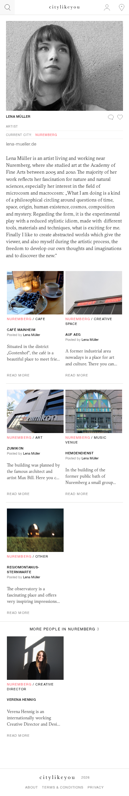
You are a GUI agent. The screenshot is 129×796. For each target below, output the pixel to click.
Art (39, 437)
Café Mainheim (21, 330)
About (31, 787)
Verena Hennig (21, 699)
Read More (18, 375)
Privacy (96, 787)
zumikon (15, 448)
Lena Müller (18, 116)
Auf (73, 334)
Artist (12, 126)
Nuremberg (46, 135)
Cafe (40, 319)
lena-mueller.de (21, 143)
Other (41, 556)
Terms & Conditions (62, 787)
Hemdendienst (79, 453)
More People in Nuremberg (65, 629)
